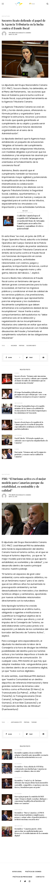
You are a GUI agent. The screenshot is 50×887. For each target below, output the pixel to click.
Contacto (40, 877)
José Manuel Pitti (16, 722)
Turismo (34, 722)
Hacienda (14, 345)
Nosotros (18, 810)
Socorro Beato (31, 345)
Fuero (17, 373)
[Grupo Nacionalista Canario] (25, 3)
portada (21, 345)
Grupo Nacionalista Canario (21, 33)
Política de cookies (33, 872)
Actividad (20, 212)
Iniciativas (6, 16)
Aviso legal (17, 872)
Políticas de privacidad (22, 877)
